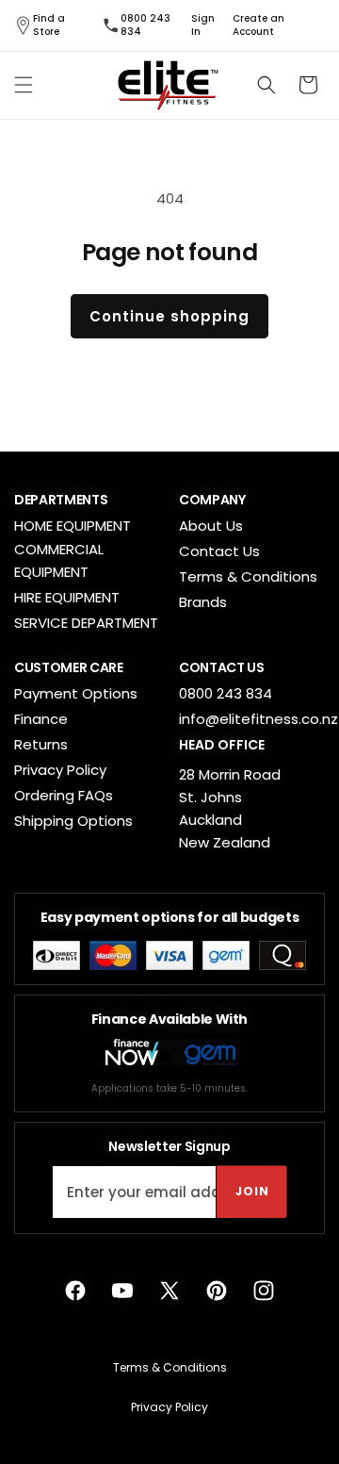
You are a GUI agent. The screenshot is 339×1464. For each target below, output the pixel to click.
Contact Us (219, 551)
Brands (203, 602)
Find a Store (49, 25)
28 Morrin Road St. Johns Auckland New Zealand (230, 808)
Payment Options (75, 693)
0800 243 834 (145, 25)
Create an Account (258, 25)
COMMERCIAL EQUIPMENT (59, 560)
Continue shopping (169, 316)
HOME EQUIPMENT (72, 525)
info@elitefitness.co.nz (258, 719)
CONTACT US (222, 667)
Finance (41, 719)
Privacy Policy (60, 770)
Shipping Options (73, 821)
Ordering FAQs (63, 795)
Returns (41, 744)
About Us (211, 525)
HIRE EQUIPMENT (67, 597)
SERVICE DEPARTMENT (86, 623)
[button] (23, 85)
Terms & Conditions (248, 576)
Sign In (203, 25)
